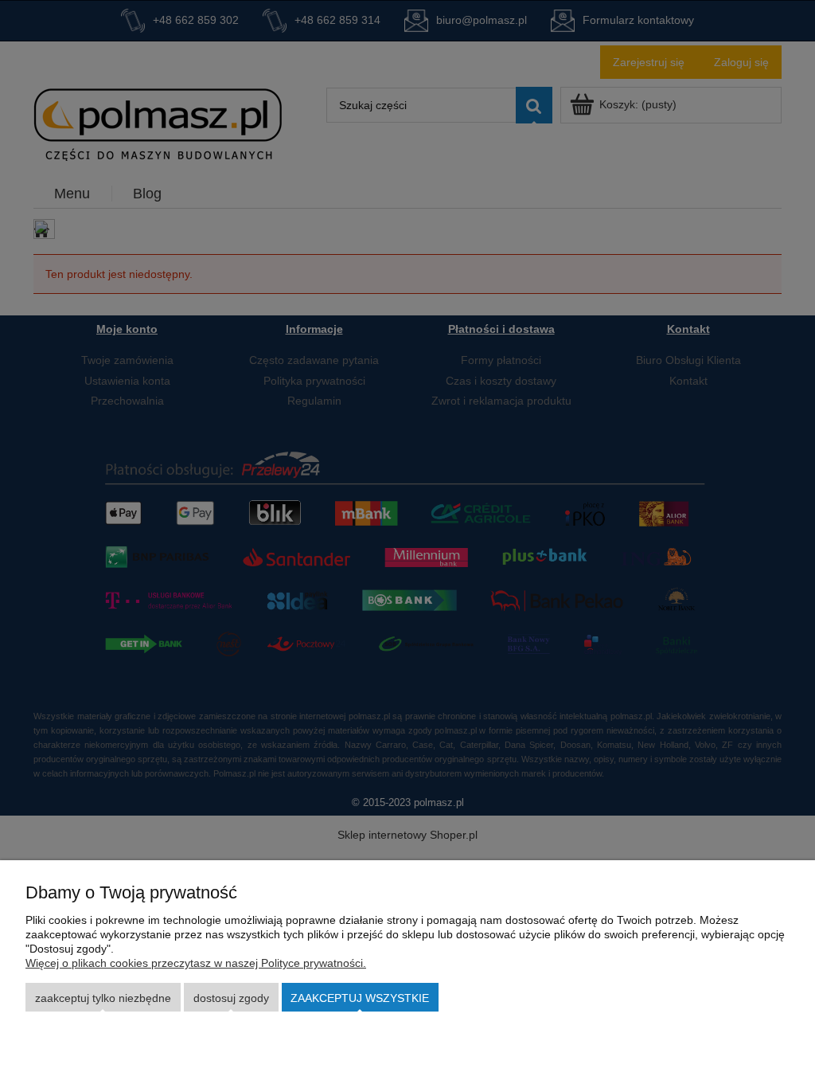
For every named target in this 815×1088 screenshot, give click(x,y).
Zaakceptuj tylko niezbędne (103, 998)
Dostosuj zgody (231, 998)
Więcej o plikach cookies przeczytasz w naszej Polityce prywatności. (195, 963)
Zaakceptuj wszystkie (360, 998)
